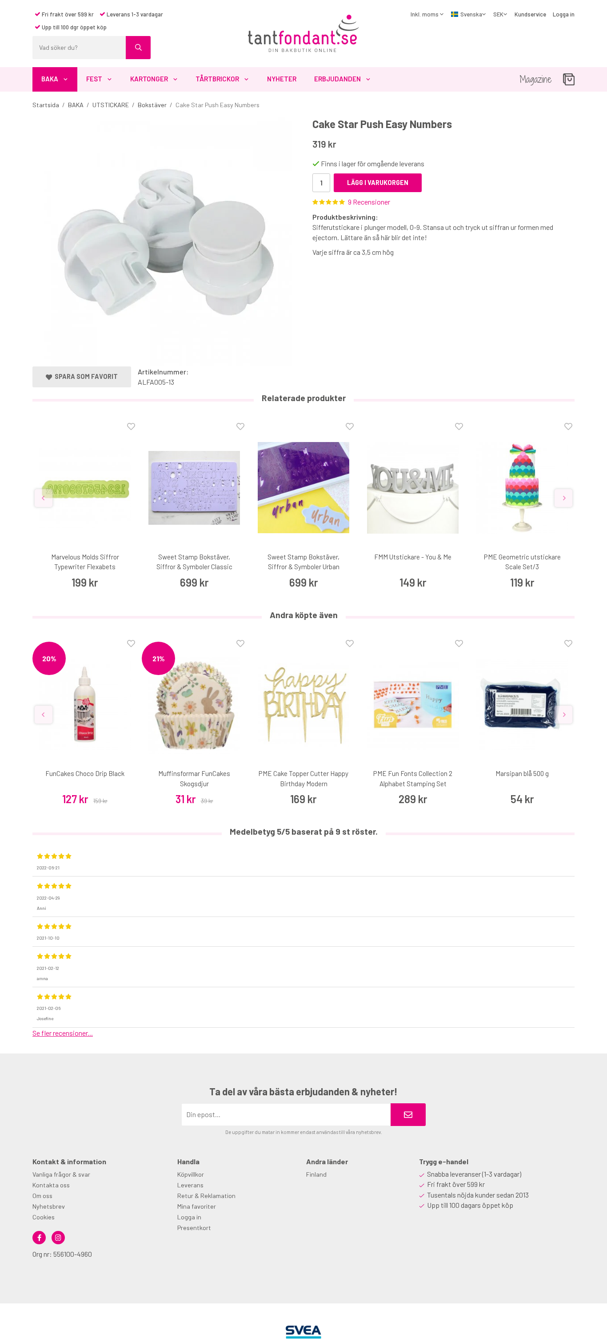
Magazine (535, 79)
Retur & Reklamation (206, 1195)
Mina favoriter (196, 1206)
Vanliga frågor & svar (61, 1174)
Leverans (190, 1185)
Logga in (564, 14)
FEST (94, 79)
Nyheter (281, 79)
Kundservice (530, 14)
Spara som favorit (85, 376)
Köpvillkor (190, 1174)
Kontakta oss (51, 1185)
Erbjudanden (337, 79)
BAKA (49, 79)
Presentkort (194, 1227)
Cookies (43, 1217)
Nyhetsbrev (48, 1206)
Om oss (42, 1195)
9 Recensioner (369, 201)
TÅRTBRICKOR (217, 79)
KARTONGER (149, 79)
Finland (316, 1174)
